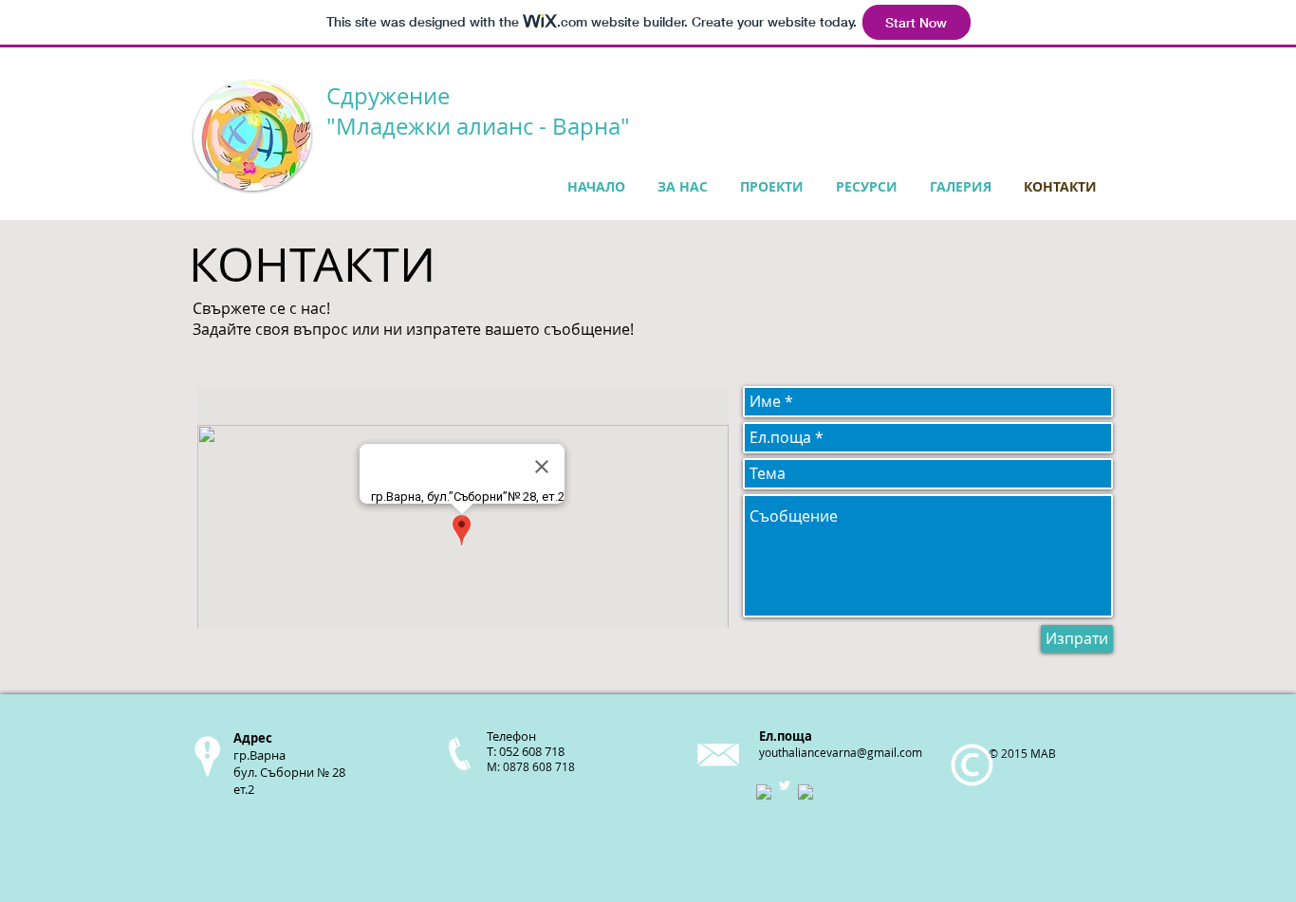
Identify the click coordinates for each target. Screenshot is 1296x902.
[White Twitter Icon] (784, 785)
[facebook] (763, 792)
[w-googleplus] (805, 792)
